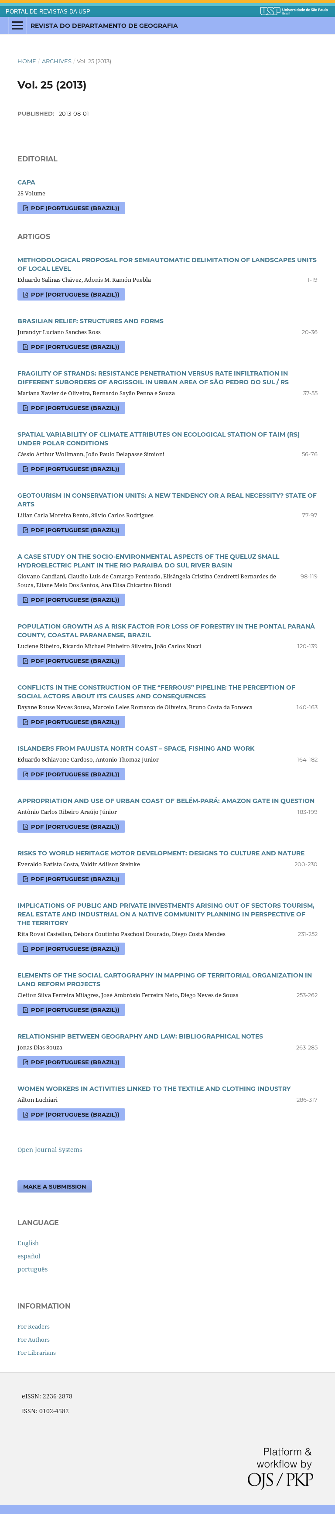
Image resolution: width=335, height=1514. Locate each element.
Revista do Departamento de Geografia (104, 26)
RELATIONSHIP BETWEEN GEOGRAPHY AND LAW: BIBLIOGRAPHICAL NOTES (140, 1036)
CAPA (26, 182)
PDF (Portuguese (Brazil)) (74, 208)
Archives (57, 61)
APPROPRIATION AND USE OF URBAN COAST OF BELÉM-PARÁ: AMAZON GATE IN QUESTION (165, 801)
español (28, 1256)
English (28, 1243)
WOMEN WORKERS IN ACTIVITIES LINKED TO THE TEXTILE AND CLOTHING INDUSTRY (154, 1089)
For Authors (33, 1339)
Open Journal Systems (49, 1149)
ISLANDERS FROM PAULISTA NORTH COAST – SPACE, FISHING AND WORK (135, 748)
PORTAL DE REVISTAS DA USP (48, 12)
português (32, 1269)
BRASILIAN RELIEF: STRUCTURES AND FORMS (90, 321)
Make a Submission (54, 1186)
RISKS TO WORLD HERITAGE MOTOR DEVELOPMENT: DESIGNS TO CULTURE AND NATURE (160, 853)
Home (26, 61)
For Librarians (36, 1353)
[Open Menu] (17, 25)
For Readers (33, 1326)
